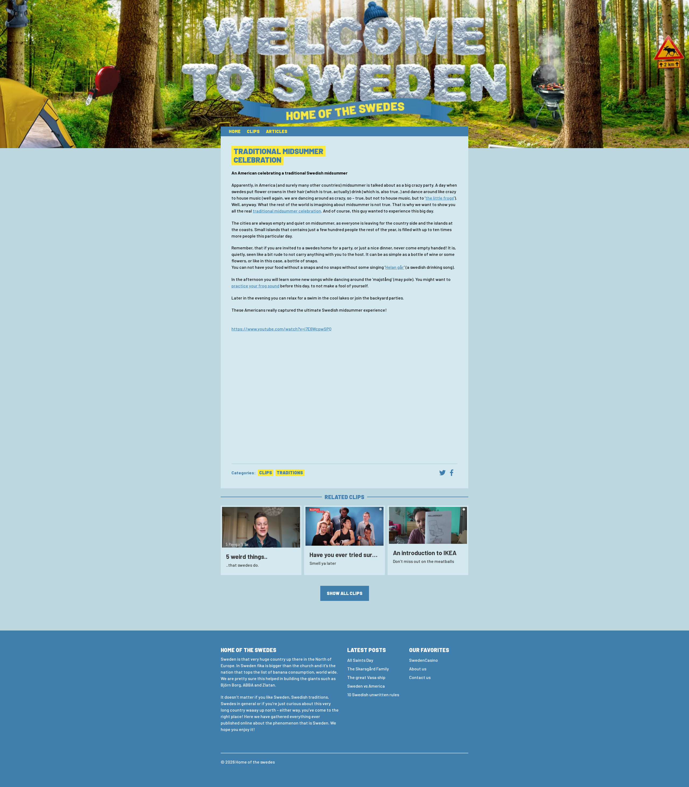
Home (235, 131)
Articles (276, 131)
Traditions (290, 472)
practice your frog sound (255, 285)
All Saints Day (360, 660)
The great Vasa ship (366, 677)
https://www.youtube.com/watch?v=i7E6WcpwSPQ (281, 328)
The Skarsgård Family (368, 668)
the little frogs (440, 197)
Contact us (420, 677)
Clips (253, 131)
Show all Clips (345, 593)
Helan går (394, 267)
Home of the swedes (255, 761)
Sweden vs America (366, 685)
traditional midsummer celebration (287, 210)
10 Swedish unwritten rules (373, 694)
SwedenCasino (423, 660)
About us (417, 668)
